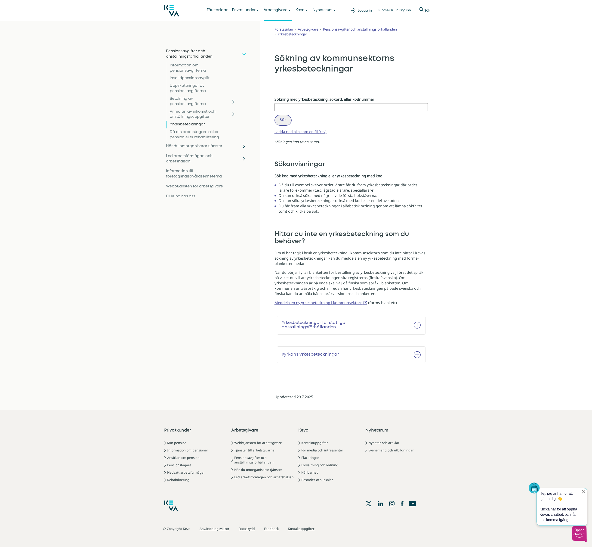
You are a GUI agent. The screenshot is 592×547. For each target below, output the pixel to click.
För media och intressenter (322, 450)
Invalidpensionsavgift (190, 78)
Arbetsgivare (275, 10)
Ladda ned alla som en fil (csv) (300, 131)
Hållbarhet (309, 472)
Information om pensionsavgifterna (188, 68)
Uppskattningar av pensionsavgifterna (188, 88)
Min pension (177, 443)
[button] (579, 534)
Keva (300, 10)
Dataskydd (247, 528)
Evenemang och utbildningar (391, 450)
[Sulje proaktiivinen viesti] (583, 491)
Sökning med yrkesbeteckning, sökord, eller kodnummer (324, 99)
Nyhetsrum (323, 10)
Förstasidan (217, 10)
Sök (283, 120)
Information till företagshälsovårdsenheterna (194, 173)
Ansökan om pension (183, 457)
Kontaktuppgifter (314, 443)
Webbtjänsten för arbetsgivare (194, 186)
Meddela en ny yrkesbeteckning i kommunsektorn (318, 302)
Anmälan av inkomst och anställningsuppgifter (193, 114)
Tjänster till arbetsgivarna (254, 450)
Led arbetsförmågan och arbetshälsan (189, 158)
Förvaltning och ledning (319, 465)
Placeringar (310, 457)
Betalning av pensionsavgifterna (188, 101)
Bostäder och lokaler (317, 480)
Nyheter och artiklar (383, 443)
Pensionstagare (179, 465)
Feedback (271, 528)
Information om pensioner (187, 450)
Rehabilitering (178, 480)
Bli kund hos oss (180, 196)
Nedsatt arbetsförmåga (185, 472)
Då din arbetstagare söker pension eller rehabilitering (194, 134)
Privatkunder (244, 10)
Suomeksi (385, 10)
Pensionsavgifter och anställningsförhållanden (189, 54)
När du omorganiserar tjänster (194, 146)
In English (403, 10)
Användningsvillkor (214, 528)
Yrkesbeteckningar (187, 124)
